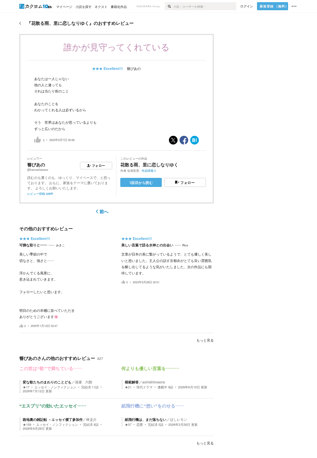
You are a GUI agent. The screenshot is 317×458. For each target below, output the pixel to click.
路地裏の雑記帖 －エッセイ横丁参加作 (53, 419)
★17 (26, 387)
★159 (27, 425)
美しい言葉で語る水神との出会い (147, 244)
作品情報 (148, 170)
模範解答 (132, 381)
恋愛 (139, 424)
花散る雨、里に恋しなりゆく (149, 164)
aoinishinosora (153, 381)
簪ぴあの (134, 68)
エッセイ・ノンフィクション (55, 387)
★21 (128, 387)
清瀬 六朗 (83, 381)
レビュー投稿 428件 (40, 194)
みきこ (60, 245)
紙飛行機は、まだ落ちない (145, 419)
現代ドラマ (144, 387)
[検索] (169, 6)
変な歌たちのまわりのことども (47, 381)
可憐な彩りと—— (33, 244)
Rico (185, 245)
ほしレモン (178, 419)
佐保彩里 (133, 170)
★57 (128, 425)
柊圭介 (91, 419)
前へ (104, 211)
